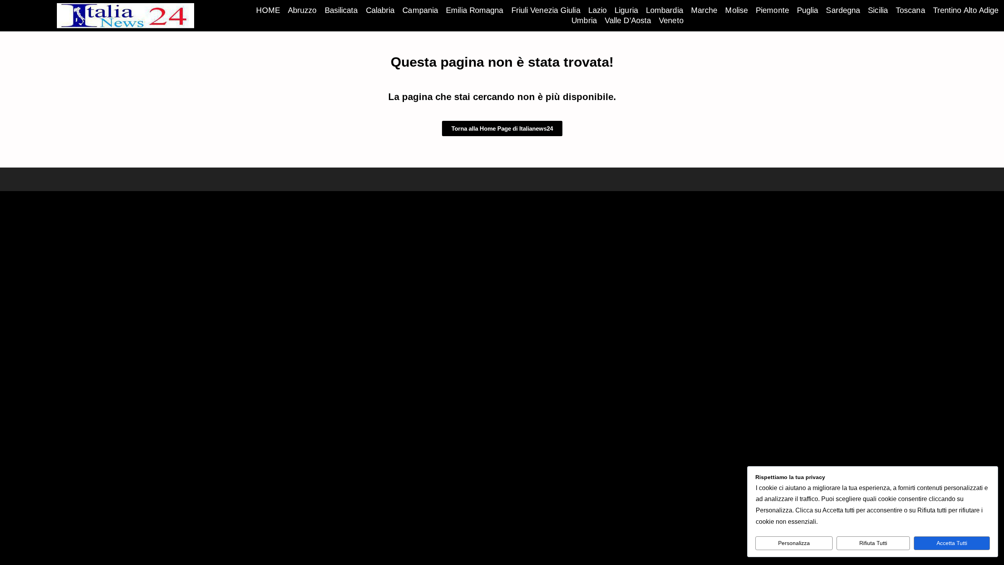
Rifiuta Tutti (873, 543)
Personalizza (794, 543)
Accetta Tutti (952, 543)
